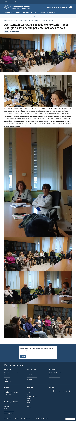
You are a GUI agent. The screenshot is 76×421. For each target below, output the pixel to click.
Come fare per (42, 12)
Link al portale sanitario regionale (10, 1)
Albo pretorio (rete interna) (54, 377)
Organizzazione (25, 12)
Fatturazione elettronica (9, 411)
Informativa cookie (7, 418)
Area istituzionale (31, 369)
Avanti (23, 356)
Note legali (14, 418)
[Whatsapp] (64, 7)
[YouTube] (58, 7)
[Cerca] (70, 7)
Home (5, 20)
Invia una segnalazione (8, 413)
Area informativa (8, 369)
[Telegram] (62, 7)
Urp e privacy (29, 379)
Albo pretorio (51, 375)
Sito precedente (7, 381)
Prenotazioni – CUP (9, 12)
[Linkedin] (60, 7)
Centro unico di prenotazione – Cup (11, 372)
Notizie (6, 31)
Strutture (18, 12)
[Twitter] (56, 7)
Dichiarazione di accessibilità (43, 418)
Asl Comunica (34, 12)
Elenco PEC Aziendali (8, 397)
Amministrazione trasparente (55, 372)
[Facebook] (52, 7)
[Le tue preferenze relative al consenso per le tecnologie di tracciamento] (70, 419)
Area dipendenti (51, 12)
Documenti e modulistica (32, 377)
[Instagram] (54, 7)
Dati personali (34, 418)
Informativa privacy (27, 418)
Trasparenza (52, 369)
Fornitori (6, 379)
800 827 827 (22, 16)
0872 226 (31, 16)
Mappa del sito (19, 418)
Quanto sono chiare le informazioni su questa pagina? (36, 348)
